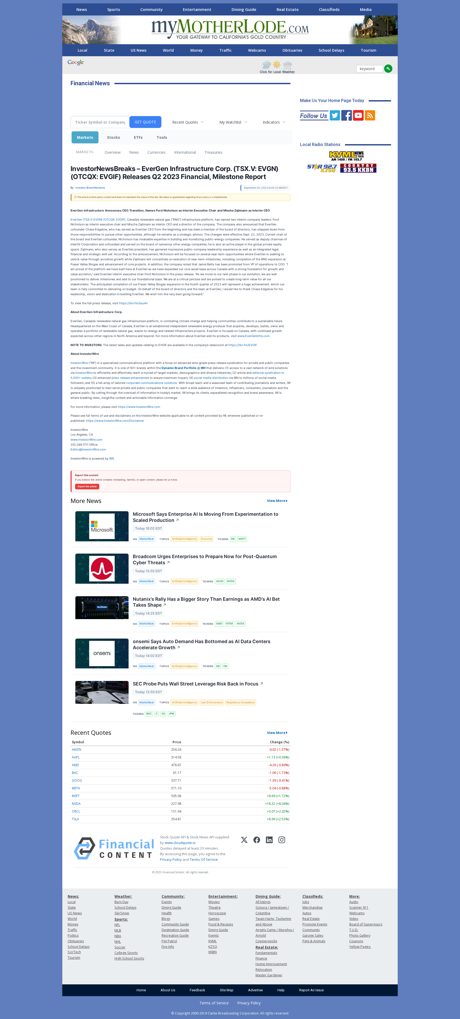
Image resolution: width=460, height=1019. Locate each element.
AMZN (76, 749)
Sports (113, 9)
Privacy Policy (171, 859)
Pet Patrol (169, 941)
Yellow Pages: (360, 946)
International (185, 152)
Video (353, 918)
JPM (171, 713)
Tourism (368, 50)
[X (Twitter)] (244, 848)
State (109, 50)
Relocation (264, 969)
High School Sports (129, 958)
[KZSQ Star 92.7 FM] (319, 167)
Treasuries (213, 152)
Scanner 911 (358, 907)
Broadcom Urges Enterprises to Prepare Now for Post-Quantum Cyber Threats (205, 559)
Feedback (197, 990)
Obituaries (292, 50)
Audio (353, 902)
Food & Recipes (220, 924)
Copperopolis (266, 941)
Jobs (305, 902)
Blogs (166, 918)
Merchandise (312, 907)
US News (138, 50)
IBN (111, 458)
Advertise (255, 990)
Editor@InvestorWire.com (88, 449)
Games (213, 918)
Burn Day (121, 902)
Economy (206, 538)
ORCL (76, 811)
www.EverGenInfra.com (253, 336)
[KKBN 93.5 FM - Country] (358, 167)
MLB (117, 930)
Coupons (356, 941)
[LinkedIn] (269, 848)
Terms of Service (214, 1002)
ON (225, 666)
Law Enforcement (212, 702)
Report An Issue (311, 990)
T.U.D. (353, 930)
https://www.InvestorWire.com (139, 407)
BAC (149, 713)
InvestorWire (79, 363)
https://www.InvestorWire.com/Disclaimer (115, 421)
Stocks (113, 137)
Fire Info (168, 946)
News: (73, 896)
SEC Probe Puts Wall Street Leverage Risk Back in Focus (198, 684)
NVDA (231, 581)
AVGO (219, 581)
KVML (212, 941)
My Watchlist (230, 122)
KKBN (212, 952)
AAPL (76, 757)
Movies (214, 902)
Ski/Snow (121, 913)
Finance (261, 958)
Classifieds (329, 9)
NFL (117, 925)
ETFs (138, 137)
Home (141, 990)
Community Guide (175, 924)
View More (276, 500)
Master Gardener (269, 975)
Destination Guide (175, 930)
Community (151, 9)
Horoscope (217, 913)
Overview (113, 152)
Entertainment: (223, 896)
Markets (85, 137)
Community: (173, 896)
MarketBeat (146, 538)
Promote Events (314, 924)
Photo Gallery (359, 935)
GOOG (77, 780)
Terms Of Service (204, 859)
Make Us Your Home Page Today (332, 100)
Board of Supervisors (365, 924)
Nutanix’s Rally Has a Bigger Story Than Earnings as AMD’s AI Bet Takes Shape (206, 602)
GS (163, 713)
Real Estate (288, 9)
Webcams (257, 50)
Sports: (121, 919)
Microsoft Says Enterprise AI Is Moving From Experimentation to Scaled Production (205, 517)
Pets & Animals (313, 941)
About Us (168, 990)
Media (366, 9)
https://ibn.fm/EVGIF (242, 345)
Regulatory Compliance (241, 702)
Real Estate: (267, 947)
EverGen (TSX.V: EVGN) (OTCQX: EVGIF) (98, 219)
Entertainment (197, 9)
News (81, 9)
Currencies (156, 152)
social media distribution (211, 378)
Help (281, 990)
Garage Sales (312, 935)
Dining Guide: (268, 896)
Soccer (119, 947)
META (76, 788)
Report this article (87, 486)
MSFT (242, 538)
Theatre (214, 907)
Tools (162, 137)
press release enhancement (130, 378)
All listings (263, 902)
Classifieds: (312, 896)
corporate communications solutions (151, 383)
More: (354, 896)
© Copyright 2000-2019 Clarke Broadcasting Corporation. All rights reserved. (230, 1013)
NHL (117, 941)
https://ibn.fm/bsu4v (133, 303)
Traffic (225, 50)
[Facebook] (256, 848)
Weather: (123, 896)
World (168, 50)
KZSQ (212, 946)
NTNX (229, 623)
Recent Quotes (185, 122)
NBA (117, 936)
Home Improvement (271, 964)
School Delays (331, 50)
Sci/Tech (74, 952)
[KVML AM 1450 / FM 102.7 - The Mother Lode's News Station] (346, 154)
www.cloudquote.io (180, 842)
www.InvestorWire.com (86, 439)
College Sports (126, 953)
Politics (73, 935)
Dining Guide (244, 9)
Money (196, 50)
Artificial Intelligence (184, 538)
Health (167, 913)
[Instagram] (281, 848)
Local (82, 50)
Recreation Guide (175, 935)
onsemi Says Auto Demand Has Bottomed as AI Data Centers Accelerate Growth (201, 644)
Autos (306, 913)
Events (167, 902)
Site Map (226, 990)
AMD (219, 623)
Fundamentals (266, 953)
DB (233, 538)
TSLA (75, 819)
